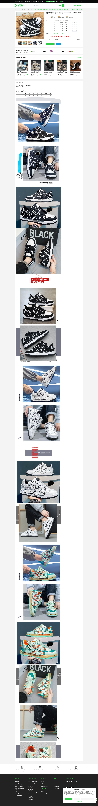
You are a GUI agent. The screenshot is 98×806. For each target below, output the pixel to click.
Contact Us (56, 783)
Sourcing (17, 781)
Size (46, 20)
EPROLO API (30, 799)
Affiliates (42, 791)
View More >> (79, 57)
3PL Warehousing (18, 795)
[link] (17, 9)
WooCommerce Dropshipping (31, 790)
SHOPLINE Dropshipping (30, 797)
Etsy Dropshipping (31, 784)
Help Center (43, 784)
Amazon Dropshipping (32, 792)
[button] (72, 22)
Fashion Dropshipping (19, 784)
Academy (43, 781)
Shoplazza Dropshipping (30, 794)
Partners (42, 794)
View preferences (87, 799)
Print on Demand (18, 793)
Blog (42, 783)
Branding (17, 783)
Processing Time (48, 39)
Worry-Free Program (19, 786)
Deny (76, 799)
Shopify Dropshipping (32, 781)
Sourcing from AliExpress (30, 787)
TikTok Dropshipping (32, 783)
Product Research (44, 786)
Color (47, 16)
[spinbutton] (74, 22)
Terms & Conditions (57, 790)
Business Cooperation (45, 793)
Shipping (47, 33)
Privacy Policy (79, 801)
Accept (68, 799)
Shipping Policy (57, 788)
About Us (55, 781)
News (55, 784)
